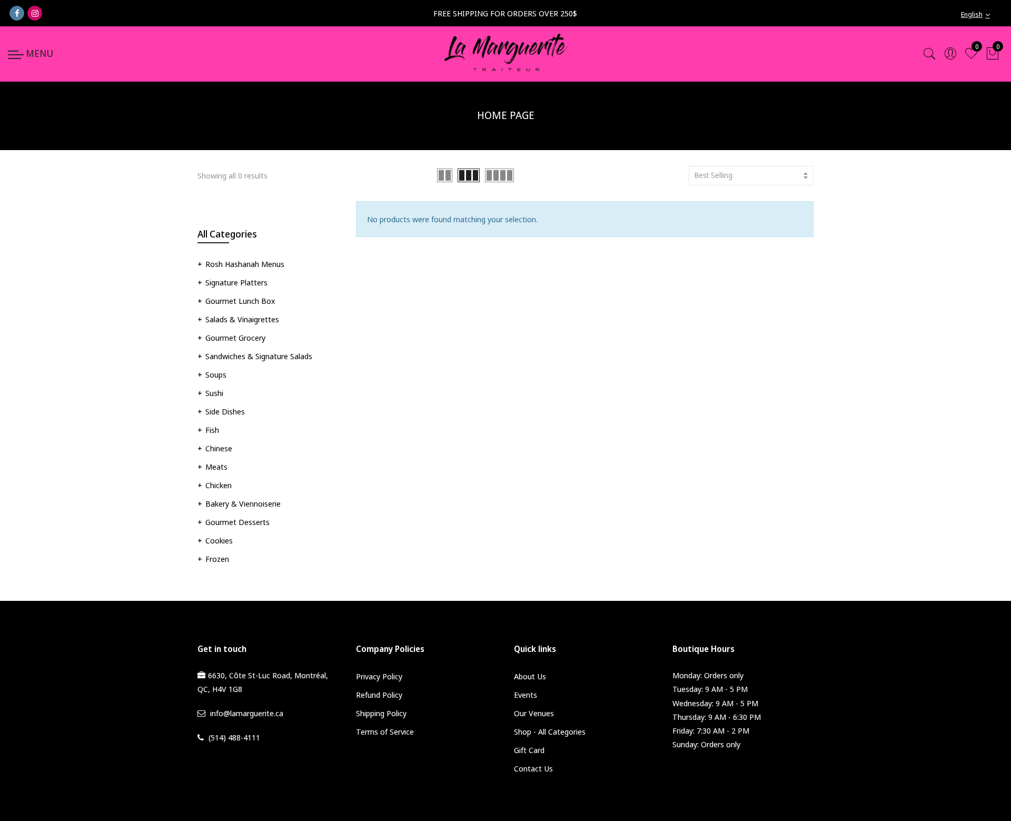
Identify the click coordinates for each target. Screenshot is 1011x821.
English (972, 14)
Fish (212, 429)
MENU (39, 53)
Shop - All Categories (550, 731)
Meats (216, 466)
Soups (215, 374)
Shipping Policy (381, 713)
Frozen (217, 558)
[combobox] (982, 14)
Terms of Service (385, 731)
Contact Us (533, 768)
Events (525, 694)
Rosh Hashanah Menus (244, 264)
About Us (530, 676)
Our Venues (534, 713)
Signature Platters (236, 282)
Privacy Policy (379, 676)
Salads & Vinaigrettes (242, 319)
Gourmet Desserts (237, 522)
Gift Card (529, 750)
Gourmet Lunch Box (240, 300)
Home (479, 142)
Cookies (219, 540)
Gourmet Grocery (235, 337)
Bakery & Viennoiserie (243, 503)
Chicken (218, 485)
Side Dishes (225, 411)
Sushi (214, 393)
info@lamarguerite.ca (246, 713)
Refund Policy (379, 694)
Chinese (218, 448)
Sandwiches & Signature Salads (258, 356)
